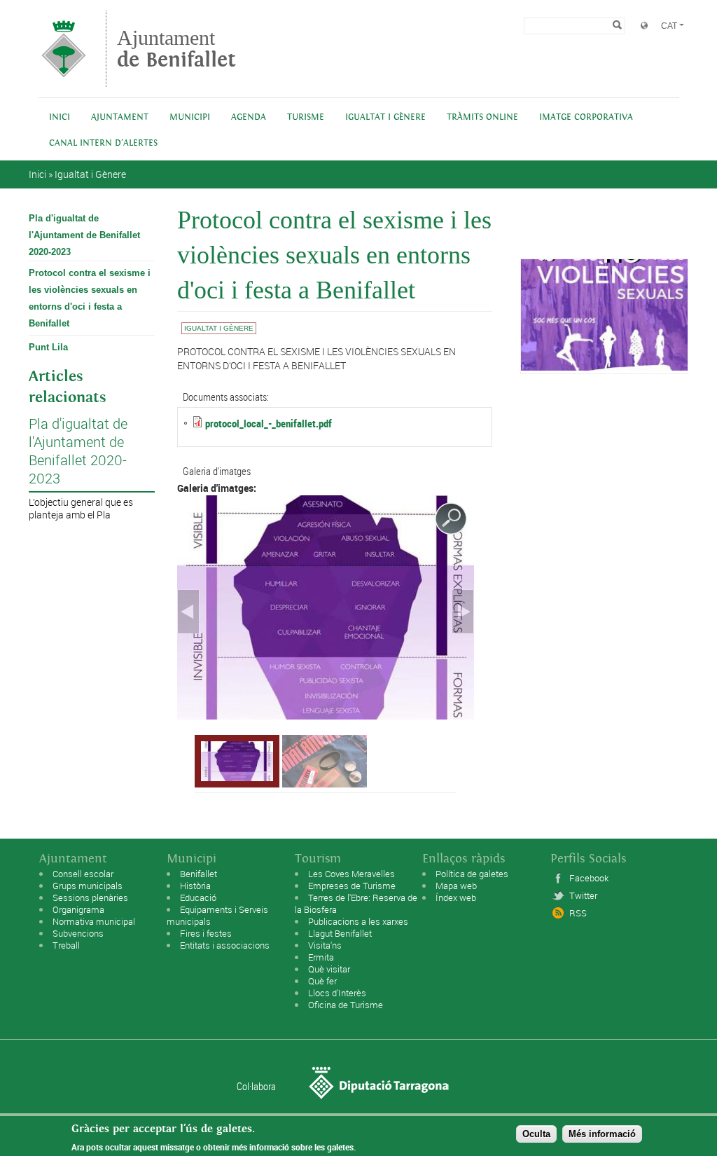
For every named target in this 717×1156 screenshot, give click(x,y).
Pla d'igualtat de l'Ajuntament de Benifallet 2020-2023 (84, 235)
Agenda (248, 117)
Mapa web (456, 885)
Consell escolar (83, 873)
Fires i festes (206, 933)
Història (195, 885)
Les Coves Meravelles (351, 873)
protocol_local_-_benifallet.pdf (268, 423)
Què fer (322, 981)
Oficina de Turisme (345, 1004)
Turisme (305, 117)
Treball (66, 945)
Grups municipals (88, 885)
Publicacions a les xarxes (358, 921)
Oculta (536, 1134)
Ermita (321, 957)
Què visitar (329, 969)
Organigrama (78, 909)
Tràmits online (482, 117)
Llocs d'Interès (337, 992)
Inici (59, 117)
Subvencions (78, 933)
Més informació (602, 1134)
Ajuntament (176, 48)
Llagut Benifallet (340, 933)
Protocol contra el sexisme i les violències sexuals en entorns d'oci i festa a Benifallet (90, 298)
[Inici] (64, 80)
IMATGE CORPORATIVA (586, 117)
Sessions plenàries (90, 897)
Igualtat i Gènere (385, 117)
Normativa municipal (94, 921)
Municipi (189, 117)
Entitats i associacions (225, 945)
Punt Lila (48, 347)
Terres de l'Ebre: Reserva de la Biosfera (356, 903)
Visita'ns (325, 945)
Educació (198, 897)
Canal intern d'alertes (103, 143)
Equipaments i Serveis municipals (217, 915)
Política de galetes (472, 873)
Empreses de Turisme (352, 885)
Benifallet (198, 873)
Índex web (456, 897)
